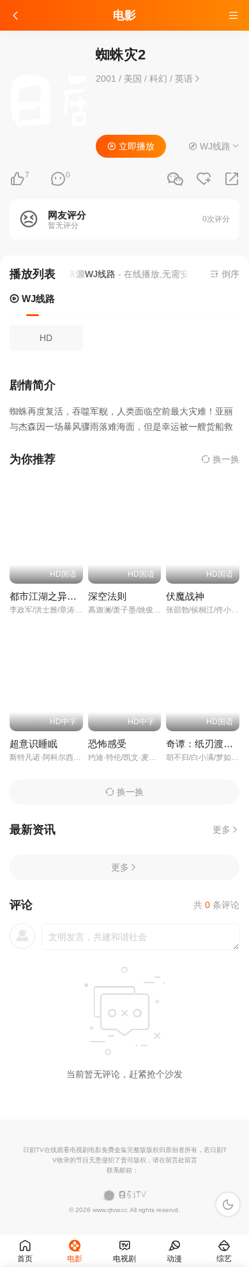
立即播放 (135, 146)
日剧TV (33, 1149)
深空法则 (107, 596)
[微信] (175, 179)
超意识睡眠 (33, 743)
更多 (221, 829)
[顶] (17, 179)
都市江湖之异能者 (48, 596)
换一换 (224, 459)
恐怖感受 (107, 743)
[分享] (231, 179)
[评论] (58, 179)
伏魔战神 (185, 596)
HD (46, 338)
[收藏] (203, 179)
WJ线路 (37, 298)
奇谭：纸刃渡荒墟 (204, 743)
